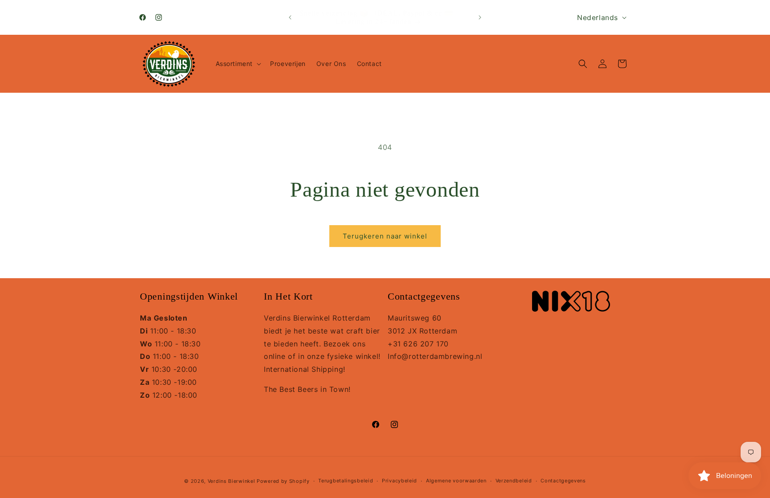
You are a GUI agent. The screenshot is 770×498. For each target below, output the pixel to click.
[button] (237, 63)
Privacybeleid (399, 480)
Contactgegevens (563, 480)
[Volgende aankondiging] (480, 17)
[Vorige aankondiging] (290, 17)
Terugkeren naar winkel (385, 236)
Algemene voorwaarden (456, 480)
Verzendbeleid (514, 480)
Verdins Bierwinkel (231, 481)
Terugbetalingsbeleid (345, 480)
